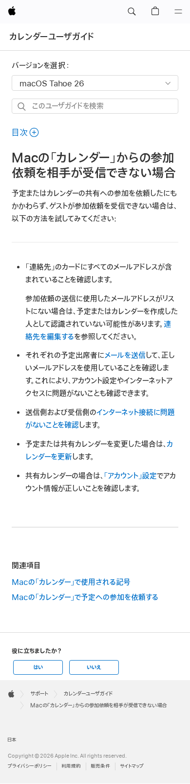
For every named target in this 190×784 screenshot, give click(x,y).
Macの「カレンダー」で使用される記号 (71, 582)
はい (38, 667)
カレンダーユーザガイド (52, 36)
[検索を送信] (22, 106)
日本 (12, 740)
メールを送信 (125, 356)
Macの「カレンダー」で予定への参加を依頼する (85, 598)
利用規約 (71, 766)
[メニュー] (178, 11)
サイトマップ (132, 766)
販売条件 (100, 766)
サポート (39, 693)
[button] (131, 11)
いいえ (94, 667)
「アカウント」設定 (130, 476)
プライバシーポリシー (30, 766)
